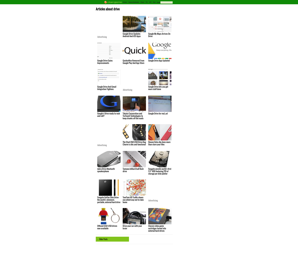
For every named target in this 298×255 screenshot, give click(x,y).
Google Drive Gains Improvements (105, 61)
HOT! (150, 2)
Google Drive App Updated (159, 60)
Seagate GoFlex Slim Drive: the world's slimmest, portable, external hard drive (108, 200)
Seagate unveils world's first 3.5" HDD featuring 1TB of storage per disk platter (159, 171)
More (154, 2)
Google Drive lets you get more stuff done (158, 88)
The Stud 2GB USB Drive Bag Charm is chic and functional (134, 143)
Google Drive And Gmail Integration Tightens (106, 88)
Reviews (125, 2)
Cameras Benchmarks (134, 2)
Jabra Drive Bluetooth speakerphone (106, 170)
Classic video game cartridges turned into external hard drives (157, 228)
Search (158, 2)
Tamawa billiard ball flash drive (133, 170)
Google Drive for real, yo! (158, 113)
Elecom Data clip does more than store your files (159, 143)
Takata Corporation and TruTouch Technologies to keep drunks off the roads (133, 116)
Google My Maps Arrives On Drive (159, 35)
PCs (147, 2)
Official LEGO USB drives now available (107, 227)
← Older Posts (102, 239)
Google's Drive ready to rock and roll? (108, 114)
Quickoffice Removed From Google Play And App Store (133, 61)
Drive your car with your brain (132, 227)
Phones (142, 2)
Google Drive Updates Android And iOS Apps (132, 35)
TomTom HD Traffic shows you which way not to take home (133, 200)
